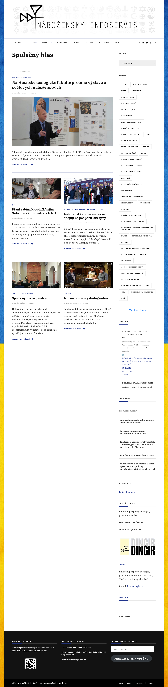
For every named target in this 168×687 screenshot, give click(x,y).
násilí (124, 236)
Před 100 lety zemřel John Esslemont (76, 647)
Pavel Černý (83, 223)
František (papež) (129, 109)
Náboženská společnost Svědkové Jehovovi (137, 229)
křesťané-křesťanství (131, 184)
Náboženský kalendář (109, 43)
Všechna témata (137, 309)
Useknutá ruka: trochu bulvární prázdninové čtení (137, 421)
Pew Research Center (142, 236)
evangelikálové (128, 103)
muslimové (145, 203)
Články (18, 43)
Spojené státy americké (132, 273)
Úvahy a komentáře (28, 205)
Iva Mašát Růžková (20, 93)
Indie (148, 134)
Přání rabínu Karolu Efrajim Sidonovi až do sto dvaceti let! (34, 211)
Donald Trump (127, 97)
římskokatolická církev (142, 292)
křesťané (125, 178)
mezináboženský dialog (132, 197)
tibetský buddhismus (131, 286)
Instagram (152, 683)
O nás (122, 564)
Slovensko (126, 261)
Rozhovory (62, 43)
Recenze (46, 43)
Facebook (124, 597)
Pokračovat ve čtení (21, 165)
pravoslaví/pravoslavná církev (135, 248)
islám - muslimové (129, 147)
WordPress (62, 683)
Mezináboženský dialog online (86, 298)
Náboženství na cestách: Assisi (137, 455)
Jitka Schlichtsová (72, 223)
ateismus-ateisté (140, 85)
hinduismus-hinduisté (131, 122)
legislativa (126, 190)
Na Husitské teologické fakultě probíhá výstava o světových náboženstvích (59, 84)
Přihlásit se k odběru (131, 658)
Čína (123, 292)
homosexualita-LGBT (130, 134)
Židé (123, 298)
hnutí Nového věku (130, 128)
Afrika (124, 85)
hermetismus (127, 116)
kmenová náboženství (131, 159)
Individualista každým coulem (73, 659)
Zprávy (32, 43)
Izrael (146, 147)
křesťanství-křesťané (131, 166)
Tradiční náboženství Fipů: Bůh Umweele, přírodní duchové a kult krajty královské (137, 444)
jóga (143, 153)
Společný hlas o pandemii (31, 298)
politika (125, 242)
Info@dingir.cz (127, 492)
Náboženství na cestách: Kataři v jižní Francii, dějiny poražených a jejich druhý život (137, 466)
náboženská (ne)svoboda (132, 222)
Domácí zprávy (78, 210)
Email (129, 683)
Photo (128, 367)
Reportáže (16, 77)
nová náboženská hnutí (132, 215)
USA (147, 286)
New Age (125, 209)
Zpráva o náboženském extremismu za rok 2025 (133, 432)
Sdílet (126, 374)
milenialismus (128, 203)
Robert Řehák (18, 218)
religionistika (128, 254)
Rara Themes (45, 683)
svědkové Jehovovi (130, 279)
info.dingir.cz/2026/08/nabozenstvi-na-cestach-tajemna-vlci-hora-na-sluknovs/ (137, 361)
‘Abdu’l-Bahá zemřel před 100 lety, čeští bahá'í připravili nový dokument (83, 653)
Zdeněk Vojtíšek (19, 303)
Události (27, 77)
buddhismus (137, 91)
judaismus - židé (128, 153)
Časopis (89, 43)
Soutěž (76, 43)
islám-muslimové (129, 141)
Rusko (143, 254)
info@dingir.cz (135, 586)
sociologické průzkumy (132, 267)
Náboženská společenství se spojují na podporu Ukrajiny (85, 216)
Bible (123, 91)
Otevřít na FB (127, 372)
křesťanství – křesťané (132, 172)
